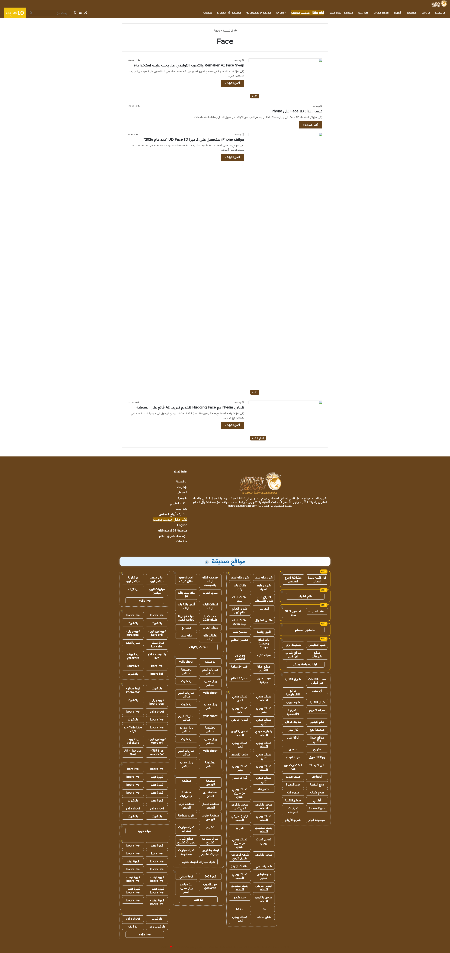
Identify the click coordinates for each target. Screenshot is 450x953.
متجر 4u (263, 789)
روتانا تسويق (317, 757)
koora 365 (156, 673)
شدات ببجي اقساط (263, 698)
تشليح (210, 827)
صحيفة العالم (239, 678)
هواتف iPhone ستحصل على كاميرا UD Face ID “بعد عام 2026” (193, 139)
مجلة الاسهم (317, 710)
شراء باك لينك (264, 577)
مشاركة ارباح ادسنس (293, 579)
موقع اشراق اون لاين (293, 654)
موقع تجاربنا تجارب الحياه (186, 617)
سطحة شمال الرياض (210, 805)
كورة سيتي (186, 876)
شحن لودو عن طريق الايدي (240, 856)
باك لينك (363, 12)
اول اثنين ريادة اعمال (317, 579)
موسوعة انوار (317, 820)
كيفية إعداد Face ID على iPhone (296, 111)
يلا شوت (210, 661)
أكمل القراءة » (232, 83)
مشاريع (186, 627)
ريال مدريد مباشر (210, 683)
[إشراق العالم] (439, 3)
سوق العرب (210, 592)
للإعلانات (165, 946)
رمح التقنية (317, 784)
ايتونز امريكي (239, 719)
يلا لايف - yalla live (157, 656)
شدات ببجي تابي (239, 709)
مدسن (293, 749)
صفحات (207, 12)
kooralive (133, 666)
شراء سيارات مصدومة (186, 852)
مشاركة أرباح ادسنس (341, 12)
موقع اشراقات (317, 654)
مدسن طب (240, 631)
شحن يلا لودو (263, 854)
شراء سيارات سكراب (186, 828)
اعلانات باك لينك (210, 637)
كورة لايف (157, 776)
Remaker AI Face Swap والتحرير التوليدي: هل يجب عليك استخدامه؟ (189, 65)
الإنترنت (426, 12)
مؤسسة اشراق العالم (229, 12)
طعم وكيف (317, 792)
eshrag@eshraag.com (242, 505)
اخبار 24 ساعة (240, 666)
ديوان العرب (210, 627)
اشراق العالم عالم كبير (240, 610)
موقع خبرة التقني (317, 739)
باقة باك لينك (317, 611)
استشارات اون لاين (293, 766)
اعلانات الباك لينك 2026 (240, 622)
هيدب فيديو (293, 776)
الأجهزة (398, 12)
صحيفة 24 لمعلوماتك (258, 12)
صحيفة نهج (317, 729)
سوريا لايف (133, 642)
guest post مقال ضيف (186, 579)
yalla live (145, 600)
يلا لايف (198, 899)
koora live (156, 615)
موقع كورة (145, 831)
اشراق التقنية (293, 679)
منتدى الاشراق (264, 620)
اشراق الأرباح (293, 820)
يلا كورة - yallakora (133, 656)
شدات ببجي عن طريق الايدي (239, 792)
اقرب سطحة (186, 815)
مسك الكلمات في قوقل (317, 680)
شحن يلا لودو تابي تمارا (239, 806)
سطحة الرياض (210, 782)
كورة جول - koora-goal (156, 701)
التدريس (264, 608)
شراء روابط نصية (264, 587)
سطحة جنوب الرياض (210, 817)
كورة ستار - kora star (157, 644)
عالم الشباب (305, 596)
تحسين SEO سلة (293, 613)
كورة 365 (210, 876)
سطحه (186, 780)
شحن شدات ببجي (263, 841)
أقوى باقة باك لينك (186, 606)
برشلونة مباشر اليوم (133, 579)
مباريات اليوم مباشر (210, 671)
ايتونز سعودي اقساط (263, 733)
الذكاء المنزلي (381, 12)
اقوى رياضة (263, 631)
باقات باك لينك (240, 587)
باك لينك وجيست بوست (263, 643)
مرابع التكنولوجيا (293, 692)
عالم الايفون (317, 721)
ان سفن (317, 690)
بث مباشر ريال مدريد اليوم (186, 888)
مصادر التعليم (239, 639)
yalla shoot (186, 661)
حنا (264, 909)
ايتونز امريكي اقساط (239, 818)
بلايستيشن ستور (264, 876)
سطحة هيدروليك (186, 794)
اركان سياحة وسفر (305, 664)
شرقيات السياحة (293, 810)
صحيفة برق (293, 644)
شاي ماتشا (264, 917)
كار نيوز (293, 729)
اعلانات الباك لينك (240, 598)
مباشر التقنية (293, 800)
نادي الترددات (317, 765)
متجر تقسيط (240, 754)
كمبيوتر (412, 12)
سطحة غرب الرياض (186, 805)
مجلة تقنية (264, 655)
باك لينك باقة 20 (186, 594)
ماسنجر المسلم (305, 630)
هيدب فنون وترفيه (264, 680)
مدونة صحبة (317, 808)
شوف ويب (293, 702)
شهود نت (293, 792)
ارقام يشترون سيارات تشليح (210, 852)
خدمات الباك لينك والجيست (210, 581)
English (281, 12)
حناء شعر (240, 897)
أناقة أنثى (293, 737)
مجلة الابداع (293, 757)
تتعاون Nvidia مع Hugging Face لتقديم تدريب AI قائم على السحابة (190, 407)
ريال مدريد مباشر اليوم (157, 579)
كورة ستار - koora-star (133, 690)
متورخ (317, 749)
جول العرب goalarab (210, 886)
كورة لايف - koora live (157, 879)
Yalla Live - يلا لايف (133, 729)
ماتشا (239, 909)
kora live (157, 666)
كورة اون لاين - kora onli (157, 632)
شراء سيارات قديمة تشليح (198, 862)
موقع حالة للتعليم (263, 668)
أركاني (317, 800)
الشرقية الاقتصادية (293, 712)
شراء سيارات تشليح (210, 840)
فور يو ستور (239, 777)
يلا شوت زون (157, 926)
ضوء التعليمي (317, 644)
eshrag (238, 60)
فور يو (240, 827)
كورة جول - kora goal (133, 632)
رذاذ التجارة (293, 784)
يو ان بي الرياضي (239, 656)
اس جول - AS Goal (133, 752)
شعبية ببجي (264, 866)
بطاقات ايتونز (239, 866)
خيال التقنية (317, 702)
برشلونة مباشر (186, 671)
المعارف (317, 776)
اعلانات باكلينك (198, 647)
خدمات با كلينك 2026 (210, 617)
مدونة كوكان (293, 721)
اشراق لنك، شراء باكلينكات (264, 598)
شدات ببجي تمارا (239, 698)
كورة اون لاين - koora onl (157, 740)
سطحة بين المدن (210, 794)
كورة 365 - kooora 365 (157, 752)
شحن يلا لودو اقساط (239, 733)
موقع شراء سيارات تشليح (186, 840)
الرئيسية (440, 12)
